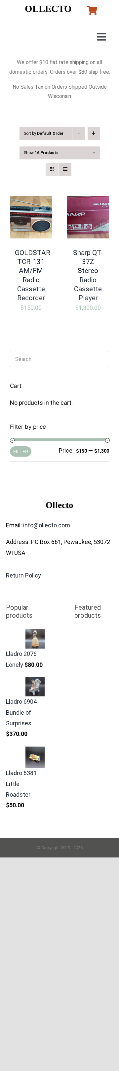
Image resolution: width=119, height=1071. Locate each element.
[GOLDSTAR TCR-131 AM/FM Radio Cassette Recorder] (31, 201)
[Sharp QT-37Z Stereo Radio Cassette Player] (88, 201)
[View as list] (65, 169)
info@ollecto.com (46, 525)
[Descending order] (93, 133)
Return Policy (23, 575)
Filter (20, 451)
